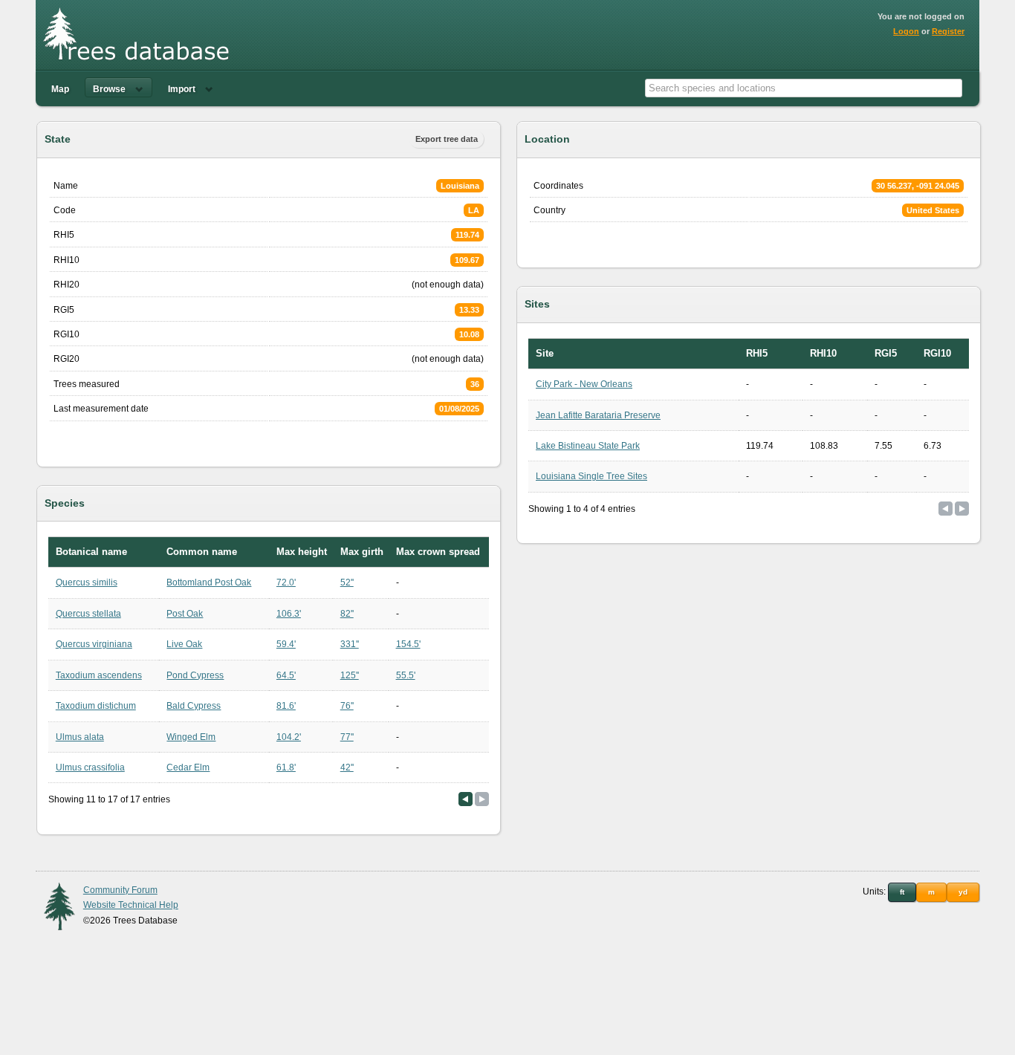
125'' (349, 675)
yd (963, 892)
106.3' (288, 613)
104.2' (288, 737)
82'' (347, 613)
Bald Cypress (193, 706)
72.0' (286, 582)
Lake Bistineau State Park (588, 446)
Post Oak (184, 613)
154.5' (408, 644)
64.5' (286, 675)
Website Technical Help (130, 905)
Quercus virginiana (94, 644)
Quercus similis (86, 582)
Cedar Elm (188, 767)
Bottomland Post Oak (208, 582)
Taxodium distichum (96, 706)
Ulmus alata (80, 737)
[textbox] (803, 88)
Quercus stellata (88, 613)
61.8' (286, 767)
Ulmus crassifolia (90, 767)
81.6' (286, 706)
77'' (347, 737)
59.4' (286, 644)
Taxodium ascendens (99, 675)
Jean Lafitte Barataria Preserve (598, 415)
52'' (347, 582)
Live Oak (184, 644)
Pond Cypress (195, 675)
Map (60, 89)
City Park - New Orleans (584, 384)
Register (948, 31)
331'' (349, 644)
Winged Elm (190, 737)
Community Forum (120, 890)
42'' (347, 767)
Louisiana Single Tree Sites (591, 476)
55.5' (405, 675)
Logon (906, 31)
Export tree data (446, 138)
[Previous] (465, 799)
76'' (347, 706)
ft (902, 892)
